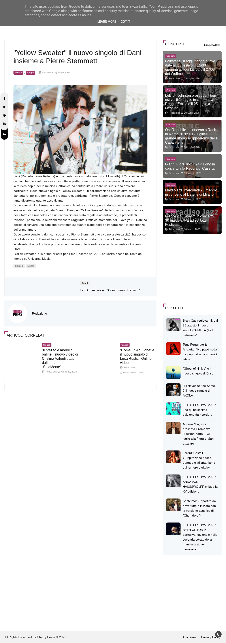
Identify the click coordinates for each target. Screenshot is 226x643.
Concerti (170, 56)
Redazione (39, 313)
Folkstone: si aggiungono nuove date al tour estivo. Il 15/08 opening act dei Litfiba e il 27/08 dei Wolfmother (190, 67)
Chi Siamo (190, 637)
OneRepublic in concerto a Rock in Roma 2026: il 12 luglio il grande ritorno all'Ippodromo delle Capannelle (191, 136)
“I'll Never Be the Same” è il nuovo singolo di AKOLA (199, 390)
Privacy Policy (210, 637)
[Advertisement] (194, 268)
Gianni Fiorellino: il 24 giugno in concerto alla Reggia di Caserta (190, 166)
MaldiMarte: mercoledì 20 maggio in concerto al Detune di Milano (191, 192)
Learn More (107, 21)
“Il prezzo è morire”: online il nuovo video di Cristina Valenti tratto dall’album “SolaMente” (60, 358)
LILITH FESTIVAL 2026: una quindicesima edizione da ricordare (199, 409)
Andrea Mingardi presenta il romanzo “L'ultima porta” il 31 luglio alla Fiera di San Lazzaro (198, 433)
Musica (18, 72)
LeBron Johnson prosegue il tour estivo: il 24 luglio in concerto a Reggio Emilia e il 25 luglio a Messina (190, 101)
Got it (125, 21)
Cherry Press (46, 637)
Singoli (30, 72)
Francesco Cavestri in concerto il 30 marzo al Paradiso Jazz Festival (190, 220)
